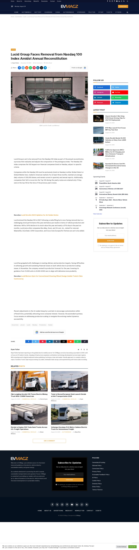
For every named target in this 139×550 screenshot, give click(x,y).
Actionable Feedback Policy (100, 474)
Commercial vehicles (29, 399)
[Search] (127, 12)
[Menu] (12, 6)
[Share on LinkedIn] (37, 67)
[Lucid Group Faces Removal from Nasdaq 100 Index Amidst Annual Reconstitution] (49, 122)
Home (12, 1)
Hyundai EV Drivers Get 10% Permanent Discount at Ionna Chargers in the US (115, 166)
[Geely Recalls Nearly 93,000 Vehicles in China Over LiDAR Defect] (98, 140)
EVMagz (78, 515)
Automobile (26, 12)
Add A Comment (49, 441)
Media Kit (36, 1)
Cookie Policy (96, 480)
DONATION (123, 6)
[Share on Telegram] (45, 67)
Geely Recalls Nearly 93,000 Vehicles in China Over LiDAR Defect (115, 140)
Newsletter (44, 1)
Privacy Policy (109, 247)
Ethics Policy (96, 486)
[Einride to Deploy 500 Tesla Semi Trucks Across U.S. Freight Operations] (29, 414)
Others (118, 12)
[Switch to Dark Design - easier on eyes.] (127, 1)
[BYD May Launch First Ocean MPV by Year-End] (98, 130)
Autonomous (68, 12)
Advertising (27, 1)
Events (59, 1)
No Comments (39, 63)
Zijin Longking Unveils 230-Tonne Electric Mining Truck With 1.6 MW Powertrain (29, 395)
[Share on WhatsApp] (30, 67)
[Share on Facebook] (19, 67)
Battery (38, 12)
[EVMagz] (69, 6)
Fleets (109, 12)
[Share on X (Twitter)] (23, 67)
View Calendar (97, 214)
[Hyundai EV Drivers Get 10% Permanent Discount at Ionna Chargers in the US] (98, 166)
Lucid (24, 16)
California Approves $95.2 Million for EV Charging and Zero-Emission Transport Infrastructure (115, 153)
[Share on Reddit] (26, 67)
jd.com (23, 325)
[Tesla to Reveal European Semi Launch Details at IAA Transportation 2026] (69, 381)
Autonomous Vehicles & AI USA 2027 (111, 189)
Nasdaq (35, 325)
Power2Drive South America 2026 (110, 183)
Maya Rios (78, 432)
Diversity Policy (97, 483)
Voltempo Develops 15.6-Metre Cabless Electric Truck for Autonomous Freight (69, 428)
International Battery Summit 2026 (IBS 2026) (113, 194)
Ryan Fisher (15, 63)
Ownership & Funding (98, 462)
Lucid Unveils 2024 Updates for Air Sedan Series (39, 215)
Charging (48, 12)
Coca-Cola (15, 325)
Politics (92, 12)
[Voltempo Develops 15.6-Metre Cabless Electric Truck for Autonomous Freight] (69, 414)
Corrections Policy (97, 468)
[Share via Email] (41, 67)
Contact (52, 1)
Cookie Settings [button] (121, 546)
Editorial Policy (96, 465)
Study (101, 12)
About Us (19, 1)
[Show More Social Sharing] (48, 67)
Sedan (50, 325)
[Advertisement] (67, 34)
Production (42, 325)
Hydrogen (81, 12)
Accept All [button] (132, 546)
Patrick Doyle (43, 399)
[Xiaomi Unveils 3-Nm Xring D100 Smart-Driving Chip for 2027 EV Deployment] (98, 118)
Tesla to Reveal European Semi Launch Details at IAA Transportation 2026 (68, 395)
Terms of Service (97, 489)
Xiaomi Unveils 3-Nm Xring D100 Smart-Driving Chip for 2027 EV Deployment (115, 118)
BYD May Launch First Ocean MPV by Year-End (115, 129)
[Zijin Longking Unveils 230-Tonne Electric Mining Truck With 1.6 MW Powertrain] (29, 381)
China (58, 12)
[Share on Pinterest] (34, 67)
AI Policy (95, 477)
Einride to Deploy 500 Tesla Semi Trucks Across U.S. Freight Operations (29, 428)
